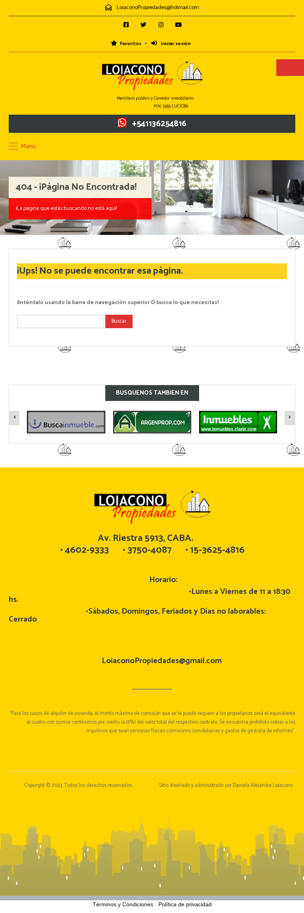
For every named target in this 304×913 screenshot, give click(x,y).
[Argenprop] (66, 422)
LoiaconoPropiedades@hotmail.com (158, 7)
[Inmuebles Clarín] (152, 422)
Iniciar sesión (175, 43)
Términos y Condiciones (123, 904)
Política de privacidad (185, 904)
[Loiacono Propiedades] (152, 76)
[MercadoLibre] (238, 422)
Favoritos (130, 43)
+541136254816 (159, 123)
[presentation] (14, 418)
